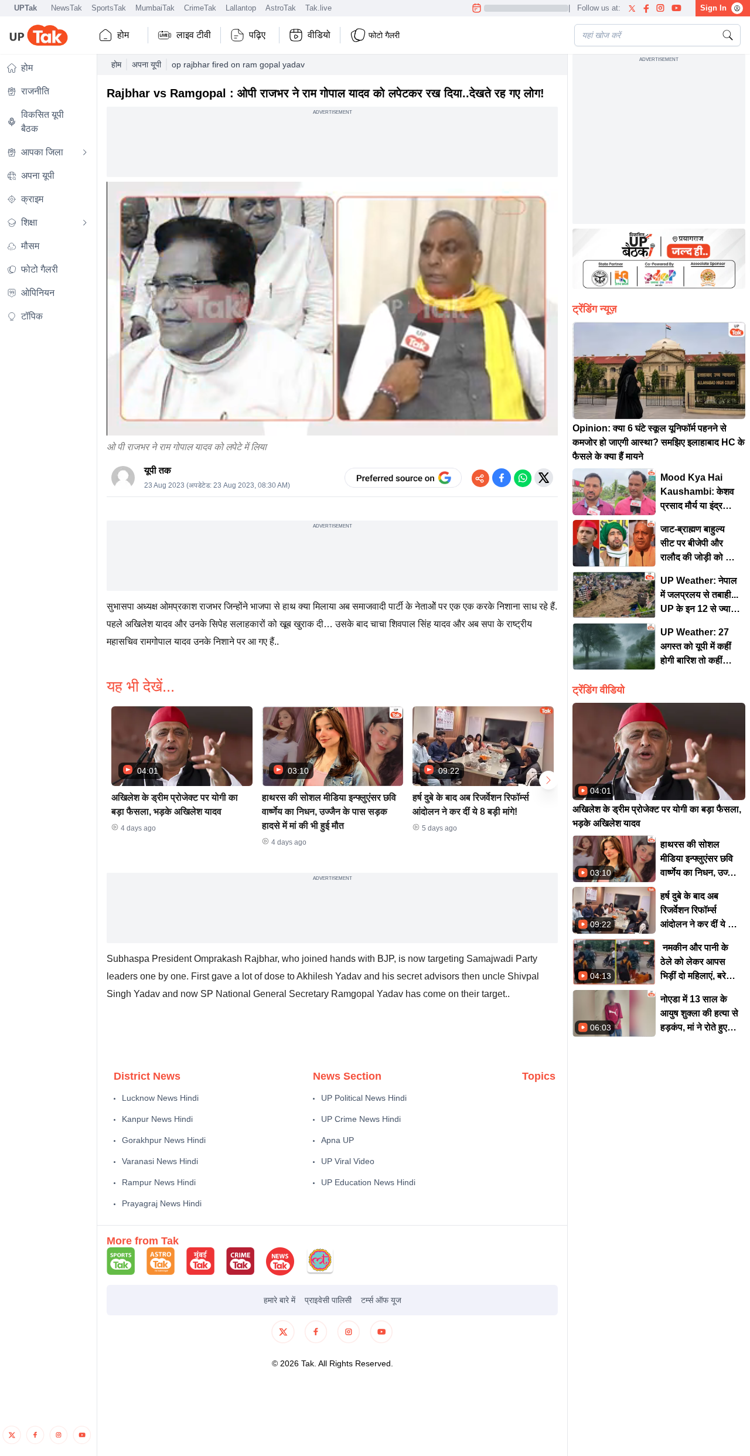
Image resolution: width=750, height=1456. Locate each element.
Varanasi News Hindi (160, 1161)
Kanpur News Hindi (157, 1119)
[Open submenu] (85, 152)
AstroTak (280, 8)
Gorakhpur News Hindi (164, 1140)
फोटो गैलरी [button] (384, 35)
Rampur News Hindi (159, 1182)
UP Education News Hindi (368, 1182)
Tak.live (318, 8)
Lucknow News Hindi (160, 1098)
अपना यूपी (146, 64)
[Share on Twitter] (543, 477)
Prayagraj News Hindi (162, 1203)
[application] (332, 309)
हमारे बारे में (279, 1300)
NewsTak (66, 8)
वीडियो (319, 35)
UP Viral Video (347, 1161)
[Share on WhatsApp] (522, 477)
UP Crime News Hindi (361, 1119)
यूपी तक (157, 470)
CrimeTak (200, 8)
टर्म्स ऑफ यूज (381, 1300)
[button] (182, 773)
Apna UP (337, 1140)
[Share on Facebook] (501, 477)
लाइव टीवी (193, 35)
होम (123, 35)
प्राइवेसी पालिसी (328, 1300)
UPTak (25, 8)
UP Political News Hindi (364, 1098)
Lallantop (241, 8)
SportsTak (108, 8)
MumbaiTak (155, 8)
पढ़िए (257, 35)
